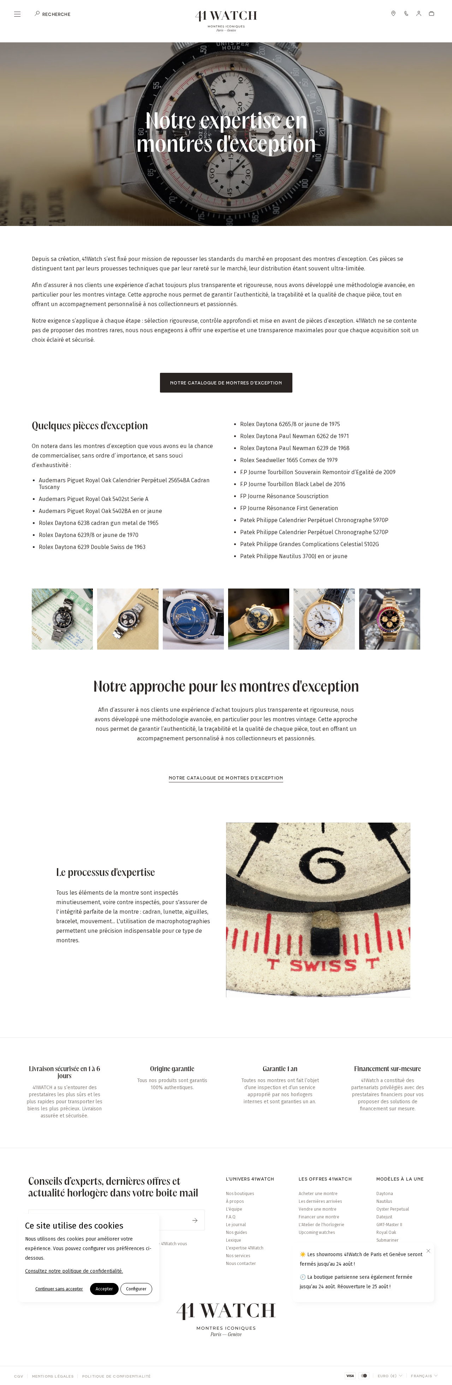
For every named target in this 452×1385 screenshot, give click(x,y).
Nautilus (384, 1201)
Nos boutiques (240, 1193)
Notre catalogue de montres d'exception (226, 382)
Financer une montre (319, 1216)
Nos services (238, 1255)
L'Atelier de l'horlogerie (321, 1224)
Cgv (19, 1376)
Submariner (387, 1240)
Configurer (136, 1289)
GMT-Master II (389, 1224)
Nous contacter (241, 1263)
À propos (235, 1201)
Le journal (236, 1224)
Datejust (384, 1216)
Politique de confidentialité (116, 1376)
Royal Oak (386, 1232)
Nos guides (236, 1232)
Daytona (384, 1193)
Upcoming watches (317, 1232)
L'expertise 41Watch (244, 1248)
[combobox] (390, 1375)
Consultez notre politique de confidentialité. (74, 1271)
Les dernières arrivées (320, 1201)
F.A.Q (231, 1216)
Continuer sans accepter (59, 1289)
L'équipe (234, 1209)
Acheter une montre (318, 1193)
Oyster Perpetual (392, 1209)
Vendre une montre (318, 1209)
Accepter (104, 1289)
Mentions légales (53, 1376)
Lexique (233, 1240)
